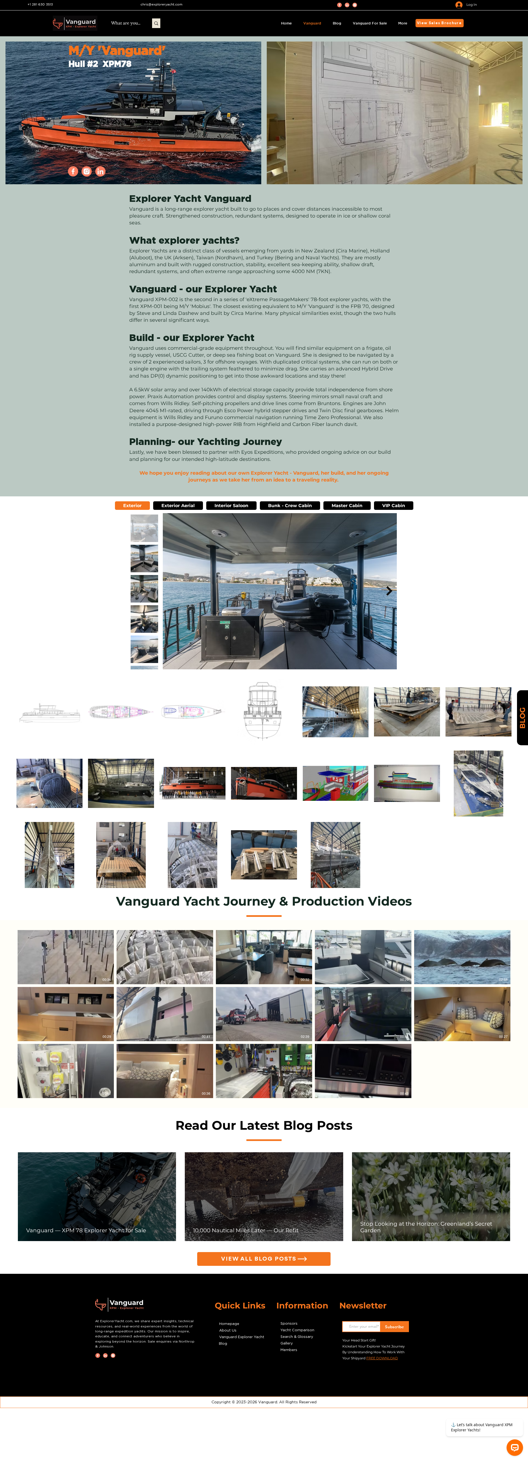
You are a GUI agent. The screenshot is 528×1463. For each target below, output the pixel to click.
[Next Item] (389, 591)
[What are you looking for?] (156, 23)
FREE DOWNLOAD (382, 1358)
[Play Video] (65, 957)
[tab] (132, 505)
